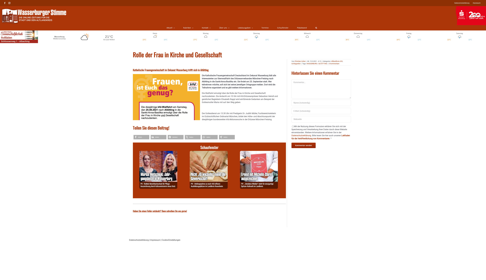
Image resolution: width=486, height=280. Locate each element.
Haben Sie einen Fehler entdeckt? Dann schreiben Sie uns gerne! (160, 211)
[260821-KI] (209, 152)
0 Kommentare (334, 64)
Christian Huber (300, 61)
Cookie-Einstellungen (171, 240)
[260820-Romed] (158, 152)
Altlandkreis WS (337, 61)
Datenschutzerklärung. (301, 135)
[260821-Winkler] (259, 152)
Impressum (155, 240)
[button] (316, 27)
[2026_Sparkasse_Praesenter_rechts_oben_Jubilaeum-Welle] (471, 7)
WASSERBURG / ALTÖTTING (317, 64)
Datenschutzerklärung (139, 240)
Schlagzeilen (296, 64)
